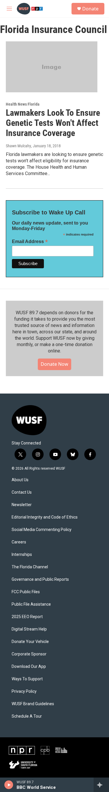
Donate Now (54, 364)
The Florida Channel (30, 567)
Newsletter (22, 505)
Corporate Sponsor (29, 654)
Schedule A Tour (27, 716)
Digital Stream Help (29, 629)
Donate (90, 8)
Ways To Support (27, 679)
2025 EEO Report (27, 617)
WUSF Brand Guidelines (33, 704)
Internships (22, 554)
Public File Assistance (31, 604)
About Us (20, 480)
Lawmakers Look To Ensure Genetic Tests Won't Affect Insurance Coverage (53, 123)
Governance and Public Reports (40, 579)
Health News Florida (23, 104)
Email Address (30, 241)
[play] (8, 785)
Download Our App (29, 666)
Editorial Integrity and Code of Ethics (45, 517)
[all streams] (101, 785)
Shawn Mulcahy (18, 146)
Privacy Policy (24, 691)
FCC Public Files (26, 592)
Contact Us (22, 492)
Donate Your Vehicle (30, 642)
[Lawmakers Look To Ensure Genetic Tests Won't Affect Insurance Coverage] (51, 66)
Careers (19, 542)
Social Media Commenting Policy (42, 530)
